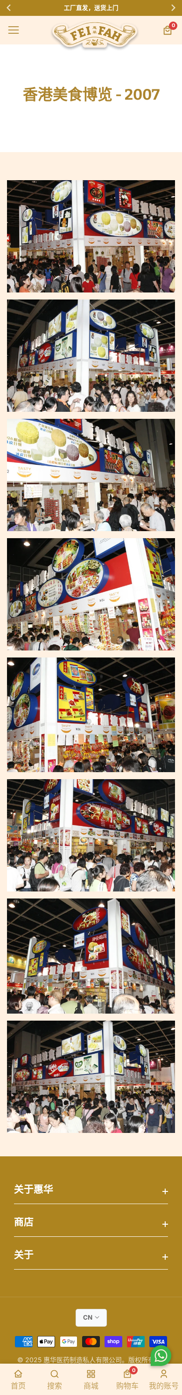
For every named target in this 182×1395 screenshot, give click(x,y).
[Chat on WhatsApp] (161, 1357)
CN (87, 1317)
